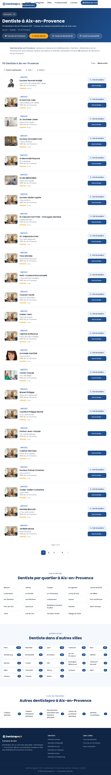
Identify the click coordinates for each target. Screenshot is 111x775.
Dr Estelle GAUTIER (28, 353)
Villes (49, 3)
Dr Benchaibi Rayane (30, 158)
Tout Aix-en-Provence (16, 36)
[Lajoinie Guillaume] (11, 336)
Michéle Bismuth (28, 509)
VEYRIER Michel (27, 528)
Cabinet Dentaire (28, 450)
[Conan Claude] (11, 375)
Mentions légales (32, 768)
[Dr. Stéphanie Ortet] (11, 238)
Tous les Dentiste (89, 739)
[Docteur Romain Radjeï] (11, 82)
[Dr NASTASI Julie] (11, 102)
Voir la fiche (96, 86)
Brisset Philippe (27, 392)
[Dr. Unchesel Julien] (11, 122)
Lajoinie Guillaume (29, 333)
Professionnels (61, 3)
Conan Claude (27, 373)
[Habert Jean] (11, 316)
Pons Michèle (26, 256)
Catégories (39, 3)
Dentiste (13, 30)
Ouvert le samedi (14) (90, 36)
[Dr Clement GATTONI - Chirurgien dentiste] (11, 219)
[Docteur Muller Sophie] (11, 199)
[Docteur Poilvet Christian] (11, 472)
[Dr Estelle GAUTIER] (11, 355)
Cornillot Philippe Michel (31, 411)
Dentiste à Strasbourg (56, 757)
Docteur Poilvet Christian (32, 470)
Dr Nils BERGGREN (28, 178)
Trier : (93, 63)
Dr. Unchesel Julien (29, 119)
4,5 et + (42, 70)
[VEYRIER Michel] (11, 531)
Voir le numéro (98, 80)
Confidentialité (48, 768)
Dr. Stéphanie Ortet (29, 236)
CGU (40, 768)
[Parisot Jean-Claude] (11, 433)
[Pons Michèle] (11, 258)
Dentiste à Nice (54, 753)
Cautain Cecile (27, 294)
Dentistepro (14, 4)
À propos (75, 768)
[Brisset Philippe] (11, 394)
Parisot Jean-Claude (30, 431)
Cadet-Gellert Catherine (32, 489)
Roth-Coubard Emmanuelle (33, 275)
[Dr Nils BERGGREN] (11, 180)
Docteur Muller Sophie (30, 197)
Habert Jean (26, 314)
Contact (74, 3)
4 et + (30, 70)
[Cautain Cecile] (11, 297)
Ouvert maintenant (13, 70)
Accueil (28, 3)
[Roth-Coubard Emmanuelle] (11, 277)
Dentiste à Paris (54, 739)
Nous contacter (89, 746)
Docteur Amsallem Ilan (31, 139)
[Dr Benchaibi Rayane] (11, 160)
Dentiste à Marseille (55, 743)
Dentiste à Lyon (54, 746)
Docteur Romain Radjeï (31, 80)
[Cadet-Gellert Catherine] (11, 492)
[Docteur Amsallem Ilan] (11, 141)
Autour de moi (39, 36)
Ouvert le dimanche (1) (64, 36)
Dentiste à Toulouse (56, 750)
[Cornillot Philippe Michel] (11, 414)
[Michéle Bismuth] (11, 511)
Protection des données (62, 768)
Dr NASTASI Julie (27, 100)
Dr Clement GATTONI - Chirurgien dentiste (40, 217)
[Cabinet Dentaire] (11, 453)
